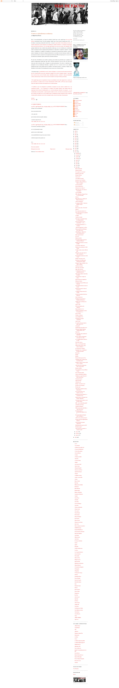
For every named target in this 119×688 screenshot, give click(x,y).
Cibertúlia (76, 499)
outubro (77, 156)
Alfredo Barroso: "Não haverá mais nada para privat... (80, 232)
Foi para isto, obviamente (79, 385)
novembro (77, 155)
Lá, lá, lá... (77, 236)
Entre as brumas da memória (80, 526)
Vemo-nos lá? (77, 176)
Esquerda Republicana (79, 529)
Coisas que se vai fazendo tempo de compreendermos (81, 219)
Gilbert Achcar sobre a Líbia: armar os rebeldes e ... (80, 346)
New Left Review (78, 648)
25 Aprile (77, 215)
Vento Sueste (77, 612)
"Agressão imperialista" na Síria (81, 227)
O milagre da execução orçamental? (79, 319)
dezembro (77, 153)
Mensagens (77, 122)
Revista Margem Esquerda (79, 658)
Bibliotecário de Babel (79, 484)
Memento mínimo (78, 170)
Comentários (77, 124)
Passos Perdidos (77, 578)
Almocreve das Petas (78, 469)
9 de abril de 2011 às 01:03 (38, 121)
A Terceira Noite (78, 460)
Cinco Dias (77, 501)
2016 (76, 143)
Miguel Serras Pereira (77, 111)
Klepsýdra (76, 546)
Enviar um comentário (35, 146)
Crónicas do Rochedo (78, 507)
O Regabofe (77, 570)
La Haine (76, 637)
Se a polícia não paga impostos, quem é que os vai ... (81, 323)
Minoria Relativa (78, 565)
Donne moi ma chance (79, 522)
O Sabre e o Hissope (79, 315)
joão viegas (76, 116)
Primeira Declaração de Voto (80, 357)
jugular (76, 544)
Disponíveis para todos (79, 173)
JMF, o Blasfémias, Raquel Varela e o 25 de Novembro (81, 195)
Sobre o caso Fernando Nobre (80, 343)
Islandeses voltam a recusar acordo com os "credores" (81, 363)
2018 (76, 139)
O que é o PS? (77, 304)
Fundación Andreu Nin (79, 633)
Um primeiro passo (78, 378)
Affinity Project (77, 625)
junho (77, 163)
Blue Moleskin (77, 488)
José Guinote (76, 106)
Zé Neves (75, 114)
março (77, 431)
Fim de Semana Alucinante (79, 531)
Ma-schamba (77, 555)
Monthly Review (78, 644)
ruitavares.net (77, 597)
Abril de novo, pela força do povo (81, 417)
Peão (75, 584)
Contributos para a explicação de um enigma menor (81, 360)
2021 (76, 134)
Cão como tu (77, 511)
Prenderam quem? (78, 426)
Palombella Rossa (78, 576)
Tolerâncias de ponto (79, 265)
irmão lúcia (77, 539)
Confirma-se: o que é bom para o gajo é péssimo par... (81, 376)
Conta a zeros (77, 321)
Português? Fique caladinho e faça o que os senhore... (81, 263)
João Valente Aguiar (77, 105)
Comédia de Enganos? (79, 406)
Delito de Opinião (78, 516)
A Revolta (76, 458)
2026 (76, 131)
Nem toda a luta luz (78, 342)
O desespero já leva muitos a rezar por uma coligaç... (81, 401)
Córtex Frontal (77, 512)
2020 (76, 136)
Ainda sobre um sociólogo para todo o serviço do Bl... (80, 366)
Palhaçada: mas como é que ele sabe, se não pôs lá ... (81, 253)
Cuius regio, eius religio (79, 267)
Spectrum (76, 598)
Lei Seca (76, 550)
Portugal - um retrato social (80, 383)
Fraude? (76, 354)
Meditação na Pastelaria (79, 563)
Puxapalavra (77, 593)
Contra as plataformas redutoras (41, 33)
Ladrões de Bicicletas (78, 548)
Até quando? (77, 325)
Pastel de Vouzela (78, 580)
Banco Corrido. (77, 481)
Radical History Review (79, 655)
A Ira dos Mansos (78, 453)
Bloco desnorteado (78, 168)
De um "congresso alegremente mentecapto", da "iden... (80, 337)
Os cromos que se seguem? (80, 348)
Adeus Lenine (77, 466)
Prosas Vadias (77, 591)
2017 (76, 141)
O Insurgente (77, 568)
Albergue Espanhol (78, 468)
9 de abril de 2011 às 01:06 (38, 143)
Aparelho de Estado (78, 471)
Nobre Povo (77, 332)
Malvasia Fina (77, 557)
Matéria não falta (78, 238)
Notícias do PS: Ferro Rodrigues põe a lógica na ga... (81, 229)
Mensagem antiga (69, 149)
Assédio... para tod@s (78, 477)
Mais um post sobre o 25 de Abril (81, 207)
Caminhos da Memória (79, 494)
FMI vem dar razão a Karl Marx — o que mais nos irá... (81, 408)
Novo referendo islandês (79, 372)
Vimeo (80, 93)
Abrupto (76, 462)
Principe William (78, 175)
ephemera (76, 631)
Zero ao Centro (78, 313)
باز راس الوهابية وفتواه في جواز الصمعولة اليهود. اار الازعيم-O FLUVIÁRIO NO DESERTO (48, 106)
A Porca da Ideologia (79, 201)
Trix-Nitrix (77, 606)
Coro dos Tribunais (78, 503)
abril (77, 167)
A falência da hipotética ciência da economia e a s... (81, 311)
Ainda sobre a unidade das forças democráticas (81, 389)
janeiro (77, 435)
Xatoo (76, 615)
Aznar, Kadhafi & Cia (79, 316)
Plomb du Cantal (78, 585)
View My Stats (76, 668)
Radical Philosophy (78, 656)
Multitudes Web (77, 646)
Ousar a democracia (79, 297)
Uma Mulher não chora (79, 610)
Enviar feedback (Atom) (40, 151)
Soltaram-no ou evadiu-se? (80, 188)
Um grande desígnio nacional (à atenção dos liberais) (81, 240)
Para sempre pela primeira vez (80, 211)
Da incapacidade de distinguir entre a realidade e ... (80, 415)
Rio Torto (76, 595)
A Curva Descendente (78, 451)
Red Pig (76, 356)
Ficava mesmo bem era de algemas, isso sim (80, 392)
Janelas (76, 542)
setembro (77, 158)
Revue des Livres (78, 660)
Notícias (77, 197)
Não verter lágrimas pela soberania (79, 307)
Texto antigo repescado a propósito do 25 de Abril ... (81, 213)
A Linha (76, 454)
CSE (75, 629)
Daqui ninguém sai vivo (79, 309)
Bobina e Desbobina (78, 492)
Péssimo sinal (77, 387)
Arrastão (76, 473)
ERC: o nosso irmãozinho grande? (81, 403)
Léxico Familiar (78, 554)
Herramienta (77, 635)
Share (32, 98)
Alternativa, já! (78, 382)
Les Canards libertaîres (79, 552)
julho (77, 162)
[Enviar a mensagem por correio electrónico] (36, 99)
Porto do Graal (77, 589)
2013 (76, 148)
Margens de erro (77, 559)
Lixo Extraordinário (78, 184)
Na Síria (76, 206)
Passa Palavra (75, 93)
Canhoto (76, 496)
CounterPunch (77, 627)
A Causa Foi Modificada (79, 449)
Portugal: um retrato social (80, 258)
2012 (76, 150)
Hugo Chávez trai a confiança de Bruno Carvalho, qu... (81, 199)
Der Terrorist (77, 518)
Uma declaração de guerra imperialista (80, 423)
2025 (76, 133)
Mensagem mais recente (35, 149)
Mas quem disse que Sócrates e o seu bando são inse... (81, 395)
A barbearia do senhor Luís (79, 447)
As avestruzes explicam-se (80, 245)
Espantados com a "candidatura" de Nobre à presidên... (81, 350)
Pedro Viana (76, 113)
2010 (76, 437)
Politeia (76, 587)
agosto (77, 160)
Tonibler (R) (77, 604)
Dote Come (77, 524)
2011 (76, 151)
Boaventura (77, 353)
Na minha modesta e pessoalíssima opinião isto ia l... (81, 412)
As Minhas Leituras (78, 475)
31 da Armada (77, 445)
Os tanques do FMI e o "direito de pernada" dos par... (81, 204)
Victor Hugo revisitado (79, 178)
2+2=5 (76, 443)
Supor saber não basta (79, 269)
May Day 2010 (77, 561)
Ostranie (76, 574)
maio (77, 165)
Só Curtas (76, 600)
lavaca (76, 638)
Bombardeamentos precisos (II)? (81, 425)
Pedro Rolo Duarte (78, 582)
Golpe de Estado (78, 380)
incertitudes (77, 535)
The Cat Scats (77, 602)
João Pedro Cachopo (77, 103)
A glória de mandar (78, 217)
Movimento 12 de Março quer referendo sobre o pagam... (80, 261)
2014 (76, 146)
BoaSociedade (77, 490)
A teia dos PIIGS (78, 192)
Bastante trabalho (78, 368)
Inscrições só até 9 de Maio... (80, 180)
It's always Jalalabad (78, 540)
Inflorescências (77, 537)
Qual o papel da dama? (79, 234)
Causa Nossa (77, 497)
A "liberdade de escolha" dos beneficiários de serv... (80, 271)
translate (76, 662)
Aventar (76, 479)
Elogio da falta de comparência (80, 279)
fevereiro (77, 433)
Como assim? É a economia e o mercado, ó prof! (80, 429)
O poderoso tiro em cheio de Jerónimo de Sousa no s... (80, 299)
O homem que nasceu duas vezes (81, 327)
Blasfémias (77, 486)
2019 (76, 138)
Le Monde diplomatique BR (79, 640)
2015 (76, 145)
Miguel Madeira (76, 110)
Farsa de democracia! (79, 186)
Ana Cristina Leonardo (78, 100)
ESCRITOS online (78, 527)
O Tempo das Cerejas (78, 572)
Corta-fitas (76, 505)
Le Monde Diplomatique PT (80, 642)
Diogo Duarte (76, 102)
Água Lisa (76, 619)
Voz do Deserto (77, 613)
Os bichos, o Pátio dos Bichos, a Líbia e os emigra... (81, 182)
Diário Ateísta (77, 520)
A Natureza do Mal (78, 456)
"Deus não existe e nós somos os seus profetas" (81, 190)
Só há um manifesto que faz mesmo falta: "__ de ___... (80, 222)
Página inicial (52, 149)
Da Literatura (77, 514)
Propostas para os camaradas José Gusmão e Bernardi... (81, 398)
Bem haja (76, 483)
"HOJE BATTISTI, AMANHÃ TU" (79, 92)
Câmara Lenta (77, 509)
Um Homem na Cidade (79, 608)
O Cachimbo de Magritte (79, 567)
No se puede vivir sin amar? (80, 172)
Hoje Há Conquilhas (78, 533)
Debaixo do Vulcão (78, 281)
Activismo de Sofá (78, 464)
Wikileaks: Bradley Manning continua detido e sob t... (80, 330)
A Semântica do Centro (79, 404)
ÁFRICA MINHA (78, 617)
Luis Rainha (76, 108)
